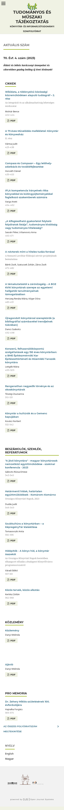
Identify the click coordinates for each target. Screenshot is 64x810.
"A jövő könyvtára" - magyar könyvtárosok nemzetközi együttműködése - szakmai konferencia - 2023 (31, 464)
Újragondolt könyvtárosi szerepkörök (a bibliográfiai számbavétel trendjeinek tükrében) (30, 321)
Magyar (9, 758)
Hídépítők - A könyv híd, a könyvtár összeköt (29, 558)
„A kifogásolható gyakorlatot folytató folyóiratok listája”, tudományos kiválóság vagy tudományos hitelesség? (31, 225)
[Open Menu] (3, 3)
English (9, 753)
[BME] (13, 783)
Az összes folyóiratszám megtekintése (20, 729)
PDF (12, 120)
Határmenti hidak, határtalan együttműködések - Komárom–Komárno (30, 495)
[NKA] (38, 783)
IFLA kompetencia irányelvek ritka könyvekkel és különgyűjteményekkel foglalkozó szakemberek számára (29, 194)
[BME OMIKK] (26, 783)
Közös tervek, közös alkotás (22, 590)
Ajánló (9, 664)
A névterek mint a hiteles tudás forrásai (31, 255)
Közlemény (12, 630)
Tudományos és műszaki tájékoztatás (32, 21)
